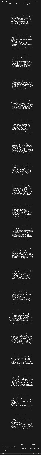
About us (26, 1)
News (33, 1)
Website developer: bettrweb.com (36, 453)
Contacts (36, 1)
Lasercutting (22, 449)
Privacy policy (31, 450)
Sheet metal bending (23, 448)
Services (30, 1)
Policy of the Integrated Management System (34, 448)
